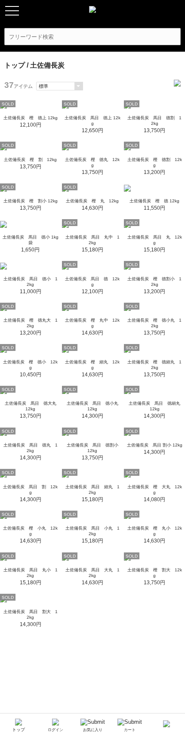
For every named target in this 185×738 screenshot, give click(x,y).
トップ (14, 65)
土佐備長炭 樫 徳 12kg (154, 200)
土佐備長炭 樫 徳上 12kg (30, 117)
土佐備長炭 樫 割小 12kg (30, 200)
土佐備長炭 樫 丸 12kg (92, 200)
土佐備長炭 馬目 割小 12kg (154, 445)
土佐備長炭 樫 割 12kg (30, 159)
